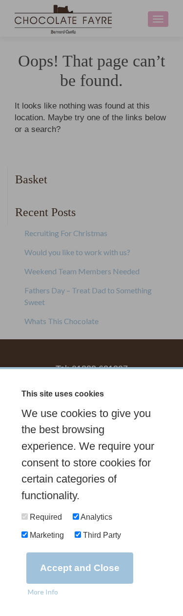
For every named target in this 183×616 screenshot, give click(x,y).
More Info (43, 592)
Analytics (95, 517)
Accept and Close (80, 568)
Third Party (101, 535)
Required (45, 517)
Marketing (46, 535)
